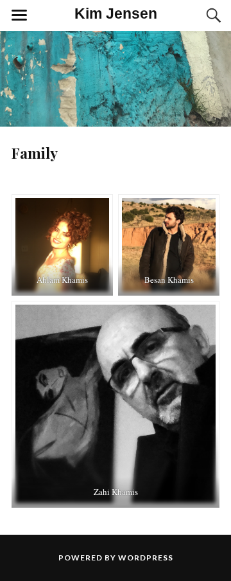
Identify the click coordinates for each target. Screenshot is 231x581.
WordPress (145, 557)
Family (35, 153)
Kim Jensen (115, 14)
